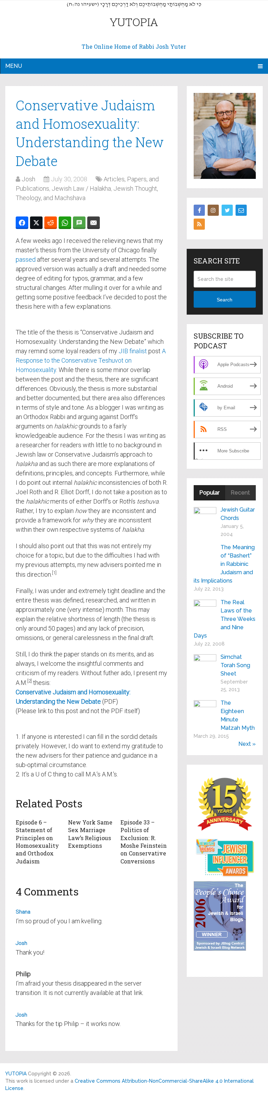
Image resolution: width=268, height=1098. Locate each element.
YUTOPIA (134, 21)
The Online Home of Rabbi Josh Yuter (134, 46)
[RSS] (199, 224)
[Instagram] (213, 210)
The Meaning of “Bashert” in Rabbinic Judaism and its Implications (224, 564)
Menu (13, 66)
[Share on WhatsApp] (65, 222)
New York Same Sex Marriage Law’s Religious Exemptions (90, 834)
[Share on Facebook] (22, 222)
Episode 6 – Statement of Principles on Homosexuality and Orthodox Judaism (37, 842)
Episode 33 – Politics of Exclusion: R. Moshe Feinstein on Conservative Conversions (143, 842)
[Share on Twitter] (36, 222)
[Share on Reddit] (50, 222)
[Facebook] (199, 210)
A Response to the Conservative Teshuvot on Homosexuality (91, 360)
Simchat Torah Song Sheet (235, 665)
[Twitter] (227, 210)
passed (26, 259)
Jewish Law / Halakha (81, 188)
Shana (23, 912)
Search (224, 299)
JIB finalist (133, 351)
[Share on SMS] (79, 222)
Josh (28, 179)
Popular (209, 492)
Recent (240, 492)
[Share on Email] (93, 222)
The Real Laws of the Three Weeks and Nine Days (224, 619)
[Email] (241, 210)
